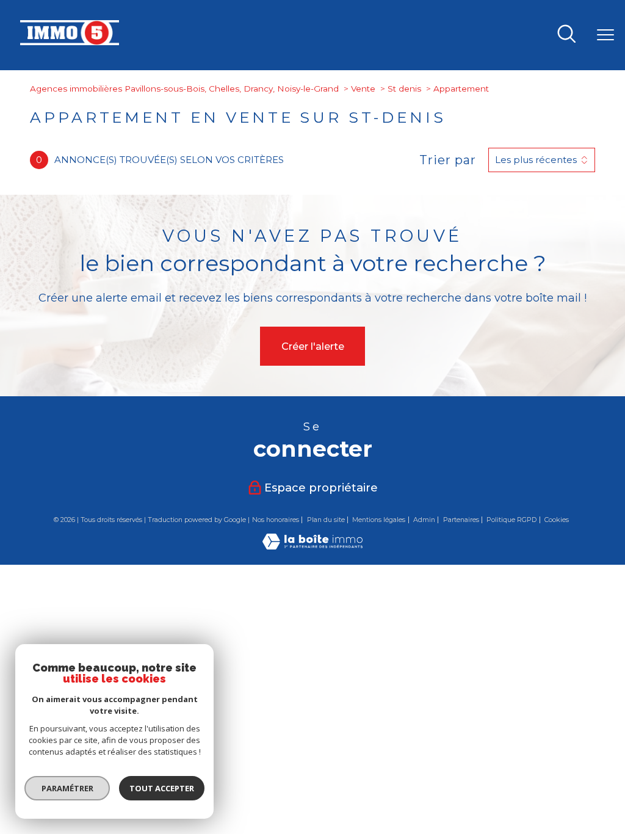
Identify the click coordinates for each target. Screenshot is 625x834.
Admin (424, 519)
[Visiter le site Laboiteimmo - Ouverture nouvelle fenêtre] (312, 546)
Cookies (556, 520)
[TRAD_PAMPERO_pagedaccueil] (69, 41)
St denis (404, 88)
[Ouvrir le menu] (605, 34)
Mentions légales (378, 519)
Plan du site (326, 519)
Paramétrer (67, 788)
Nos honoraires (275, 519)
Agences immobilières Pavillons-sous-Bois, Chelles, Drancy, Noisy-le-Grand (184, 88)
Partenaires (461, 519)
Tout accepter (161, 788)
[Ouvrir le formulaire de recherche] (567, 35)
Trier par (447, 160)
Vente (363, 88)
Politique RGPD (511, 519)
